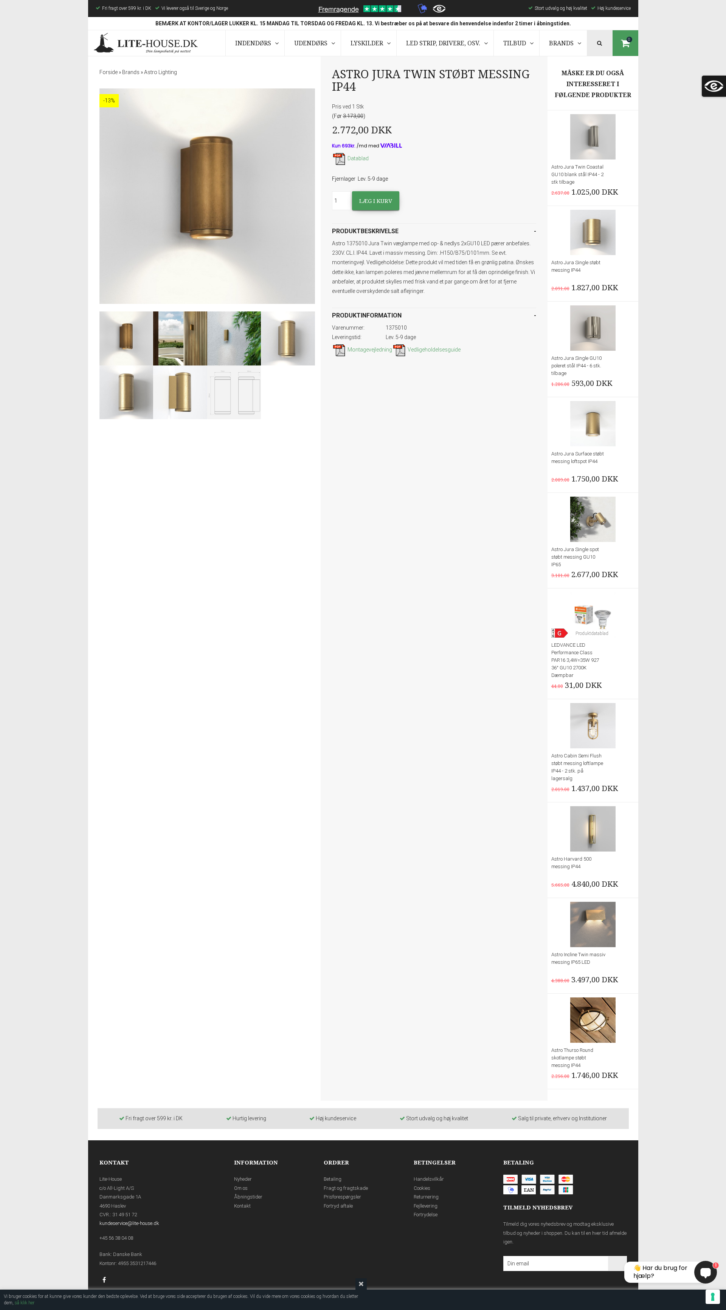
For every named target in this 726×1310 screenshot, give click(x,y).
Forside (108, 72)
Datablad (358, 158)
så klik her (24, 1302)
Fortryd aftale (338, 1206)
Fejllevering (425, 1206)
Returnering (426, 1197)
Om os (241, 1188)
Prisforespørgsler (342, 1197)
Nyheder (243, 1179)
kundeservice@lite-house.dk (129, 1223)
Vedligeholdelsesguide (434, 350)
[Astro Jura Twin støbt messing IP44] (207, 196)
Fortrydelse (425, 1214)
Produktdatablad (592, 633)
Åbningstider (248, 1197)
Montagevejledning (369, 350)
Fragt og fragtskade (346, 1188)
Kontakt (242, 1206)
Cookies (422, 1188)
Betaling (332, 1179)
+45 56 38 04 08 (116, 1238)
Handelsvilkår (429, 1179)
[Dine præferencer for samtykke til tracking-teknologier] (713, 1297)
